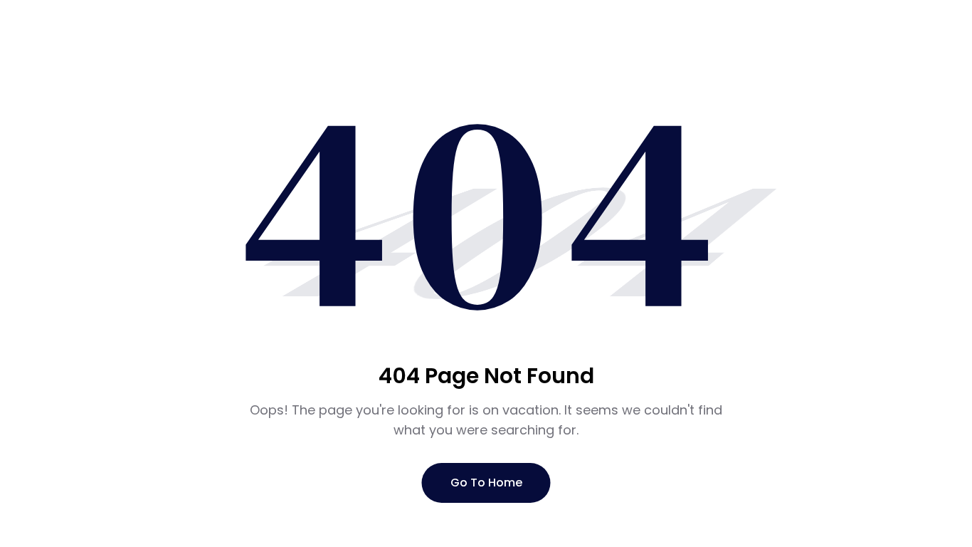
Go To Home (486, 482)
